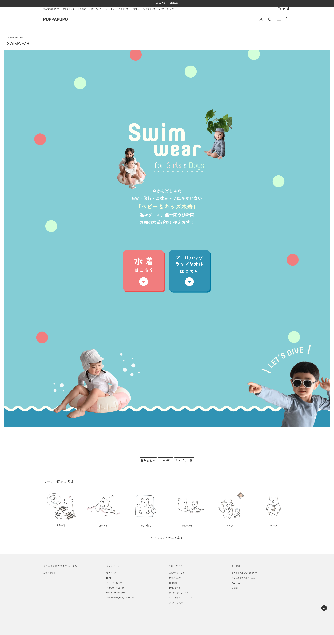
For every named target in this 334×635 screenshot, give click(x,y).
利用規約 (82, 9)
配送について (69, 9)
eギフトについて (166, 9)
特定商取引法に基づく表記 (243, 578)
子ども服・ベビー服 (115, 588)
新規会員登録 (49, 573)
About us (236, 583)
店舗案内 (236, 588)
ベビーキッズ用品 (114, 583)
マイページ (111, 573)
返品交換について (51, 9)
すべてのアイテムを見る (167, 537)
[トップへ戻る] (324, 608)
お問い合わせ (95, 9)
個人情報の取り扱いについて (244, 573)
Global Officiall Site (115, 593)
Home (10, 37)
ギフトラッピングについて (144, 9)
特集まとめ (148, 460)
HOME (165, 460)
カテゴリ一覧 (184, 460)
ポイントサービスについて (116, 9)
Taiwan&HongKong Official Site (121, 597)
